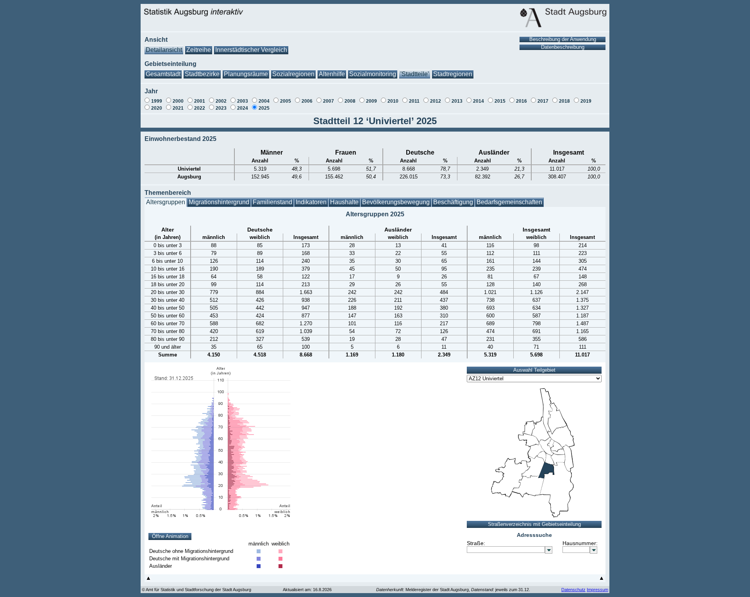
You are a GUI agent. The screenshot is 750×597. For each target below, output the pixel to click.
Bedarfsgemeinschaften (509, 202)
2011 (414, 101)
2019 (585, 101)
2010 (393, 101)
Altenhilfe (332, 74)
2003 (242, 101)
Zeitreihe (198, 49)
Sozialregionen (293, 74)
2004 (264, 101)
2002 (221, 101)
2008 (350, 101)
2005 (285, 101)
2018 (564, 101)
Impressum (597, 589)
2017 (543, 101)
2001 (199, 101)
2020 (156, 108)
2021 (178, 108)
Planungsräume (246, 74)
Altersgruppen (165, 202)
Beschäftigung (453, 202)
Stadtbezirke (202, 74)
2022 (199, 108)
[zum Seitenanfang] (148, 580)
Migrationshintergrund (219, 202)
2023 (221, 108)
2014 (478, 101)
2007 (328, 101)
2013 (457, 101)
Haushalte (344, 202)
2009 (371, 101)
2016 (521, 101)
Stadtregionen (452, 74)
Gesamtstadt (163, 74)
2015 (500, 101)
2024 (242, 108)
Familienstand (272, 202)
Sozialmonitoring (372, 74)
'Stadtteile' (414, 74)
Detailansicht (164, 49)
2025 (264, 108)
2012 (435, 101)
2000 (178, 101)
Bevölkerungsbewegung (396, 202)
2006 (307, 101)
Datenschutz (573, 589)
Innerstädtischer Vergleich (251, 49)
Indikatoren (311, 202)
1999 (156, 101)
